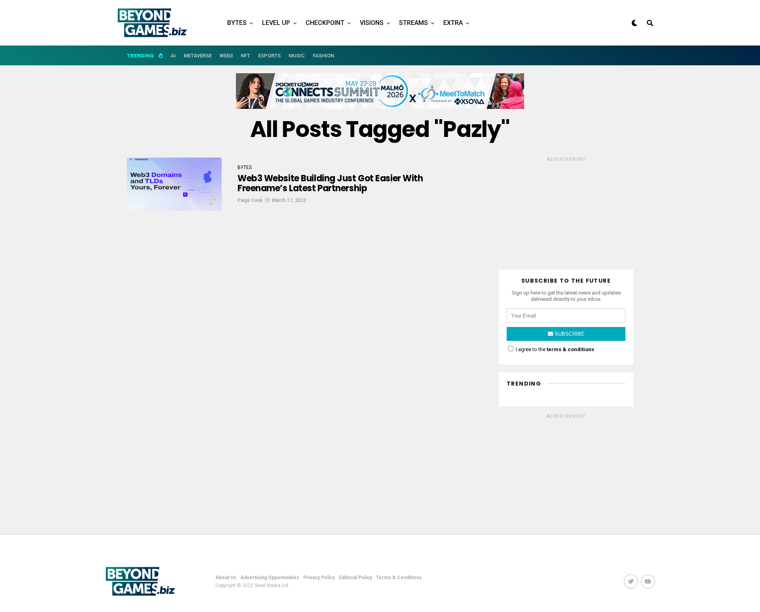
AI (173, 56)
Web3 (226, 56)
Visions (372, 23)
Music (297, 56)
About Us (225, 577)
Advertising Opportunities (269, 577)
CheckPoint (325, 23)
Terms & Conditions (399, 577)
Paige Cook (250, 200)
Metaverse (198, 56)
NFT (245, 56)
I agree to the (554, 349)
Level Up (276, 23)
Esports (269, 56)
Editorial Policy (355, 577)
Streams (413, 23)
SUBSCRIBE (569, 334)
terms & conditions (570, 349)
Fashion (323, 56)
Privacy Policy (319, 577)
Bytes (237, 23)
